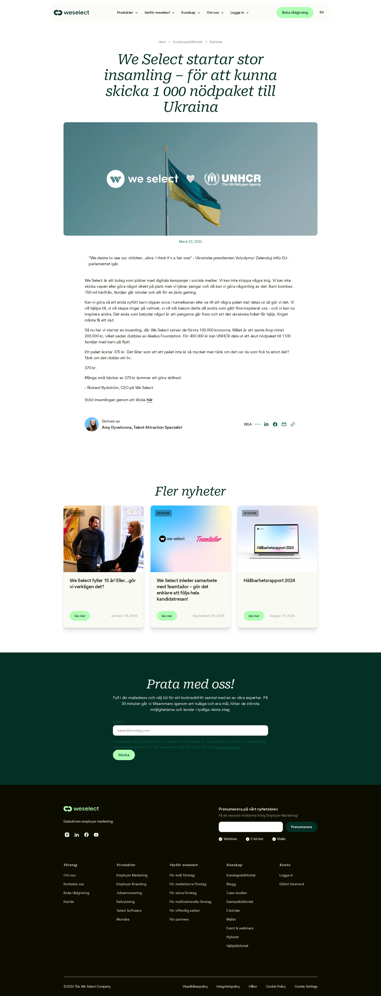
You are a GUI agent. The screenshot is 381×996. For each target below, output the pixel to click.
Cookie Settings (306, 986)
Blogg (231, 884)
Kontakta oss (74, 884)
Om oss (70, 875)
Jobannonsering (129, 893)
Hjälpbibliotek (237, 945)
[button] (127, 12)
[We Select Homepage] (71, 12)
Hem (162, 41)
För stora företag (183, 893)
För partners (179, 919)
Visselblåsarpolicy (195, 986)
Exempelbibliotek (239, 901)
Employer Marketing (132, 875)
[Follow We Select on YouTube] (96, 834)
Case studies (236, 893)
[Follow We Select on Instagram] (67, 834)
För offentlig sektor (185, 910)
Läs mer (80, 616)
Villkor (252, 986)
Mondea (122, 919)
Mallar (231, 919)
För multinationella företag (191, 901)
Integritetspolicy (228, 986)
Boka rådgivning (295, 12)
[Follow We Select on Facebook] (86, 834)
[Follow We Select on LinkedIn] (76, 834)
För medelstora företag (188, 884)
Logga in (286, 875)
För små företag (182, 875)
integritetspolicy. (227, 747)
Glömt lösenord (291, 884)
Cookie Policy (276, 986)
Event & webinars (240, 928)
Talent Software (128, 910)
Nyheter (216, 41)
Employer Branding (131, 884)
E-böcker (233, 910)
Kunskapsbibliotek (188, 41)
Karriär (69, 901)
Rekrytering (125, 901)
